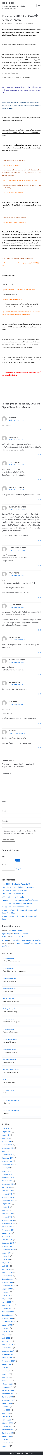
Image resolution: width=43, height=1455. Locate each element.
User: (4, 856)
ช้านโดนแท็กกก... (8, 1093)
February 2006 (7, 1423)
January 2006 (7, 1426)
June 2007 (6, 1371)
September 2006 (8, 1400)
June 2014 (6, 1168)
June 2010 (6, 1259)
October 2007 (7, 1358)
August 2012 (6, 1204)
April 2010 (6, 1266)
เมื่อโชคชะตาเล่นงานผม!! (10, 1072)
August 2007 (7, 1364)
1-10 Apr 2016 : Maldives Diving (14, 894)
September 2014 (8, 1164)
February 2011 (7, 1240)
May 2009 (6, 1299)
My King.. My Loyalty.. (9, 1009)
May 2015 (5, 1151)
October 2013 (7, 1181)
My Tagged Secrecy (9, 1090)
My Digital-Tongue (8, 968)
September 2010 (8, 1250)
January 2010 (7, 1276)
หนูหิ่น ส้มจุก (6, 933)
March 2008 (6, 1341)
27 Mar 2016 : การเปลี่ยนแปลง (13, 897)
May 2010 (5, 1263)
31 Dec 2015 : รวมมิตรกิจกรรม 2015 (15, 907)
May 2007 (5, 1374)
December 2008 (8, 1312)
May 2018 (5, 1135)
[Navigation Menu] (39, 5)
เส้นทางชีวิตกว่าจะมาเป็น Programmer (14, 971)
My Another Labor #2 (9, 988)
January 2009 (7, 1309)
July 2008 (5, 1328)
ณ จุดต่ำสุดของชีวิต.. (9, 1062)
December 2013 (8, 1178)
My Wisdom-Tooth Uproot (11, 1100)
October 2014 (7, 1161)
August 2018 (6, 1132)
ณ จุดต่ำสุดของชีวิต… (18, 937)
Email (4, 811)
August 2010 (6, 1253)
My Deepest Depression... (10, 1059)
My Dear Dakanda (8, 1029)
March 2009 (6, 1302)
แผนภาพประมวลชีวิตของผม (11, 1001)
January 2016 (7, 1145)
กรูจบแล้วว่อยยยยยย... (9, 1083)
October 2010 (7, 1246)
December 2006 (8, 1390)
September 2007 (8, 1361)
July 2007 (5, 1367)
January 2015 (7, 1155)
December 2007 (8, 1351)
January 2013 (7, 1194)
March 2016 (6, 1142)
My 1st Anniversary (9, 1019)
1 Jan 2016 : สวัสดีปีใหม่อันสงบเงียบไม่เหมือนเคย (20, 900)
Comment (6, 774)
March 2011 (6, 1236)
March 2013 (6, 1187)
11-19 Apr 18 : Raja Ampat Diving (14, 890)
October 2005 (7, 1433)
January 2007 (7, 1387)
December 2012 (8, 1197)
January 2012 (7, 1217)
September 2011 (8, 1230)
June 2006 (6, 1410)
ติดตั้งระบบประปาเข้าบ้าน (10, 981)
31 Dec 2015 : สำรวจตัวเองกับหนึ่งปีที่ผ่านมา (18, 904)
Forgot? (18, 869)
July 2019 (5, 1128)
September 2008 (8, 1322)
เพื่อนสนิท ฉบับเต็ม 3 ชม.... (10, 1032)
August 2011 (6, 1233)
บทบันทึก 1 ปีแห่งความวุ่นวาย (11, 1022)
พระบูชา (5, 940)
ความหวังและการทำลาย (10, 1052)
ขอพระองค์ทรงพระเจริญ (10, 1012)
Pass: (4, 865)
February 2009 (7, 1305)
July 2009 (5, 1292)
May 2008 (6, 1335)
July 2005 (5, 1439)
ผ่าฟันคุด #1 (6, 1103)
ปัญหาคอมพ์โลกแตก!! (9, 1042)
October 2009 (7, 1282)
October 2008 (7, 1318)
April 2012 (6, 1210)
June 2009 (6, 1295)
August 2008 (7, 1325)
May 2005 (6, 1446)
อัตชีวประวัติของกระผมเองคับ (11, 961)
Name (5, 801)
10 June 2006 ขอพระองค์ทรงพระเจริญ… (26, 940)
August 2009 (7, 1289)
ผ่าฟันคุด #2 (6, 1113)
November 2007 (8, 1354)
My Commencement (9, 1080)
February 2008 (7, 1344)
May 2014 (5, 1171)
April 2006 (6, 1417)
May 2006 (6, 1413)
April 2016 (6, 1138)
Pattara (4, 937)
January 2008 (7, 1348)
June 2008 (6, 1331)
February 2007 (7, 1384)
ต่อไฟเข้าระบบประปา (9, 991)
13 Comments (28, 23)
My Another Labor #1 (9, 978)
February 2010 (7, 1273)
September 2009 (8, 1286)
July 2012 (5, 1207)
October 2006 (7, 1397)
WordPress (29, 1453)
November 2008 (8, 1315)
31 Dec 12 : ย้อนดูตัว (21, 933)
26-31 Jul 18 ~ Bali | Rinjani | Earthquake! (18, 887)
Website (5, 821)
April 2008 (6, 1338)
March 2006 (6, 1420)
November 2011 (8, 1223)
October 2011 (7, 1227)
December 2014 (8, 1158)
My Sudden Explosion (9, 1049)
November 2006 (8, 1394)
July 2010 (5, 1256)
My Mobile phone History (10, 1070)
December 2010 (8, 1243)
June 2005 (6, 1443)
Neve (11, 1453)
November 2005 (8, 1430)
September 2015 (8, 1148)
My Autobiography (8, 958)
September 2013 (8, 1184)
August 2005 (7, 1436)
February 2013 (7, 1191)
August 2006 (7, 1403)
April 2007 (6, 1377)
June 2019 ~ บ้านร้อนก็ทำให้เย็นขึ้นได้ (16, 884)
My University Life (8, 999)
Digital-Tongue (17, 930)
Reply (39, 429)
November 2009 (8, 1279)
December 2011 (8, 1220)
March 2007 (6, 1381)
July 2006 (5, 1407)
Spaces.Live (8, 23)
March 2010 (6, 1269)
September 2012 (8, 1200)
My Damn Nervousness (10, 1039)
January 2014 (7, 1174)
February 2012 (7, 1214)
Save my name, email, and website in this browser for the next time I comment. (20, 832)
